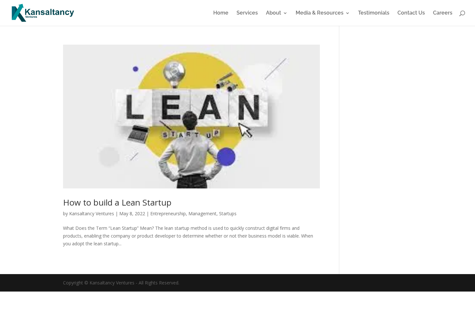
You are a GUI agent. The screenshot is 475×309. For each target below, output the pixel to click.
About (273, 13)
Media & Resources (319, 13)
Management (202, 213)
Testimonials (373, 13)
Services (247, 13)
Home (220, 13)
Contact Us (411, 13)
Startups (228, 213)
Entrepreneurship (168, 213)
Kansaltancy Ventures (91, 213)
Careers (442, 13)
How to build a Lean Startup (117, 202)
